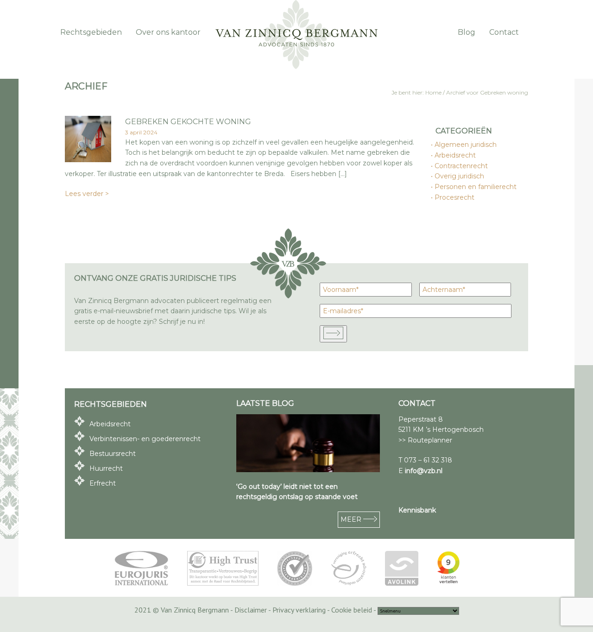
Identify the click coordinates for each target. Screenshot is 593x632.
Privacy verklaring (299, 609)
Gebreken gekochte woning (188, 121)
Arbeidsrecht (455, 155)
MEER (352, 519)
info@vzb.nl (423, 471)
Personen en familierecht (476, 187)
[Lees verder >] (88, 160)
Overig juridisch (459, 176)
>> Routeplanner (425, 440)
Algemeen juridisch (466, 144)
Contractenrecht (461, 166)
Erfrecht (102, 483)
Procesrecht (454, 197)
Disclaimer (250, 609)
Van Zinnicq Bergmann (296, 35)
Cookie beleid (351, 609)
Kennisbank (417, 510)
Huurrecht (106, 468)
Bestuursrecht (112, 453)
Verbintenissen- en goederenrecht (145, 439)
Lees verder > (87, 194)
